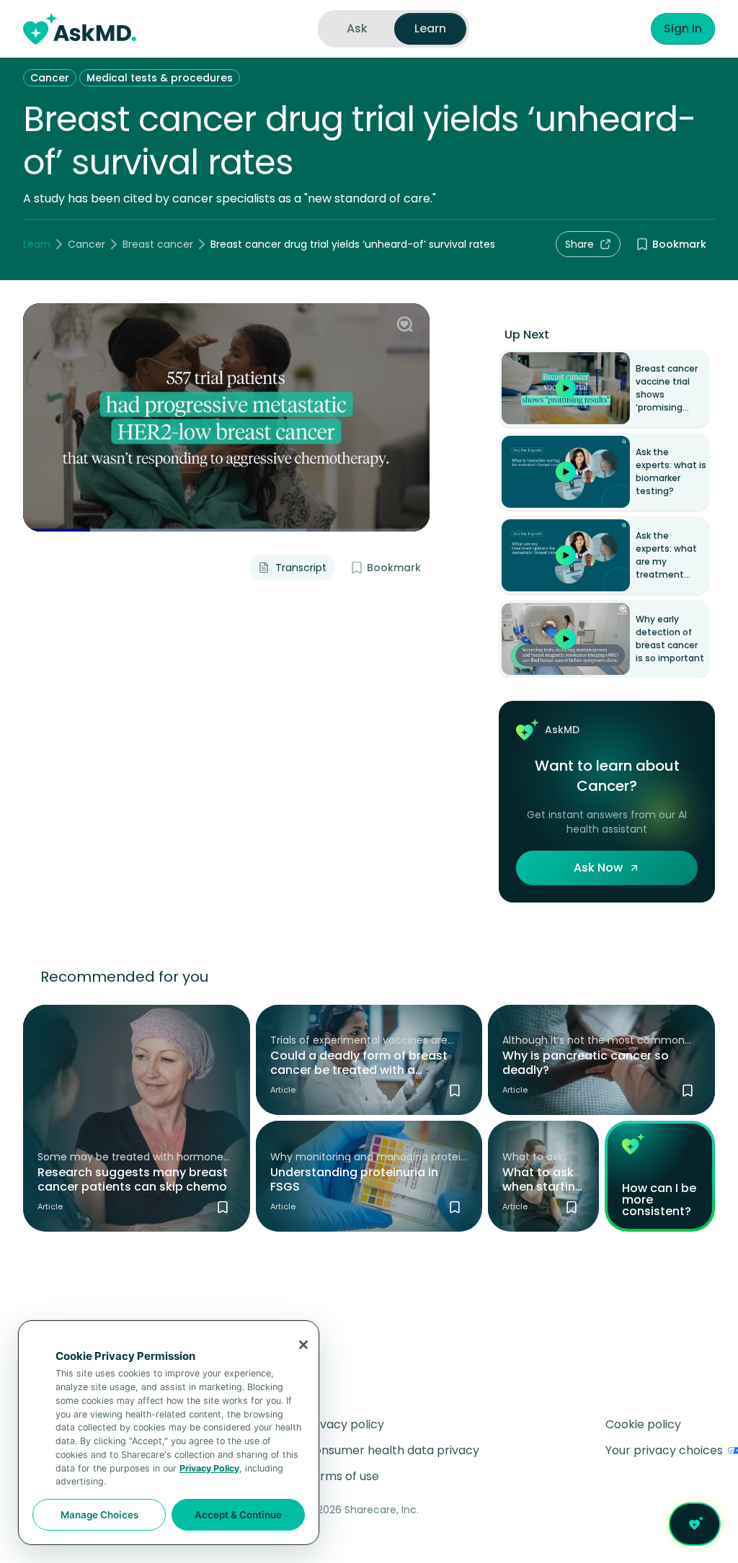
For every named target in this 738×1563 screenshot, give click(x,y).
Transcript (300, 567)
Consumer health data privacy (392, 1450)
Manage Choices (99, 1515)
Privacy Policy (209, 1468)
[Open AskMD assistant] (695, 1524)
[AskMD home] (79, 29)
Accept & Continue (238, 1515)
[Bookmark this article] (223, 1207)
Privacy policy (345, 1424)
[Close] (303, 1345)
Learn (36, 244)
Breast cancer (158, 244)
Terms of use (342, 1476)
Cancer (49, 78)
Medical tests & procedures (159, 78)
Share (579, 244)
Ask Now (598, 867)
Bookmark (679, 244)
